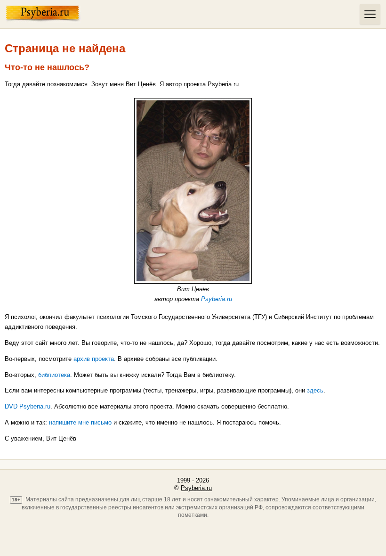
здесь (315, 390)
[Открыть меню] (370, 14)
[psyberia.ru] (180, 14)
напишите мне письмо (80, 422)
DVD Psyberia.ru (27, 406)
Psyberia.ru (216, 299)
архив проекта (93, 358)
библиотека (54, 374)
